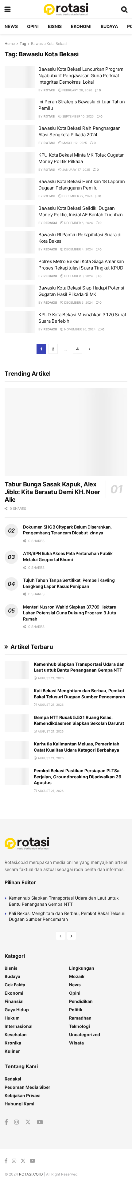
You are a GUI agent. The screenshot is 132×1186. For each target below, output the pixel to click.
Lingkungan (81, 968)
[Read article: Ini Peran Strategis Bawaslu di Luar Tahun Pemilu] (20, 109)
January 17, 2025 (75, 169)
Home (10, 43)
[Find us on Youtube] (40, 1122)
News (11, 26)
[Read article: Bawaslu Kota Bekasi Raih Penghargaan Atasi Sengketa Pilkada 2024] (20, 136)
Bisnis (55, 26)
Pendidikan (81, 1001)
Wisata (76, 1042)
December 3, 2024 (78, 276)
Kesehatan (16, 1034)
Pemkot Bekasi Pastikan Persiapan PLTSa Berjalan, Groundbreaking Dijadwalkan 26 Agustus (77, 776)
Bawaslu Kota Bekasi (49, 43)
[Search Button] (124, 9)
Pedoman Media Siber (27, 1087)
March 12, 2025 (74, 143)
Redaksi (50, 223)
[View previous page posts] (60, 936)
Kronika (13, 1042)
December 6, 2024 (78, 223)
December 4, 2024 (78, 249)
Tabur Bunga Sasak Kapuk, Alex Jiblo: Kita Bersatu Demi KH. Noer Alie (52, 492)
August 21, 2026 (50, 678)
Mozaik (76, 976)
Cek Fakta (15, 984)
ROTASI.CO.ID (31, 1174)
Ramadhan (80, 1017)
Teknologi (79, 1026)
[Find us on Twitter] (28, 1122)
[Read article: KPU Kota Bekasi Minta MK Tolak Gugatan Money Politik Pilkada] (20, 163)
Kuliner (12, 1051)
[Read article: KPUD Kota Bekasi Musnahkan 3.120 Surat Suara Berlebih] (20, 322)
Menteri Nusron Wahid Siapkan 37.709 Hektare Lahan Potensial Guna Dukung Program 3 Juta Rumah (69, 612)
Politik (75, 1009)
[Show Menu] (7, 9)
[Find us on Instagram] (16, 1122)
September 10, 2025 (77, 116)
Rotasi (49, 90)
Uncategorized (84, 1034)
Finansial (14, 1001)
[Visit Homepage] (66, 9)
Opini (33, 26)
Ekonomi (81, 26)
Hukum (12, 1017)
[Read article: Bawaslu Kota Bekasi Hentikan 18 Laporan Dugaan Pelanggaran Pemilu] (20, 189)
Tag (23, 43)
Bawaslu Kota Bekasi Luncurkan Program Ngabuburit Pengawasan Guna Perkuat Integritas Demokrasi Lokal (80, 75)
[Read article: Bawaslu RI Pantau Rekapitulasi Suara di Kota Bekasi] (20, 242)
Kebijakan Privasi (23, 1095)
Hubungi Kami (19, 1103)
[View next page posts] (71, 936)
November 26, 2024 (79, 329)
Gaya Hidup (17, 1009)
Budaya (109, 26)
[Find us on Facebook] (6, 1122)
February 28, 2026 (76, 90)
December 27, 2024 (76, 196)
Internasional (19, 1026)
